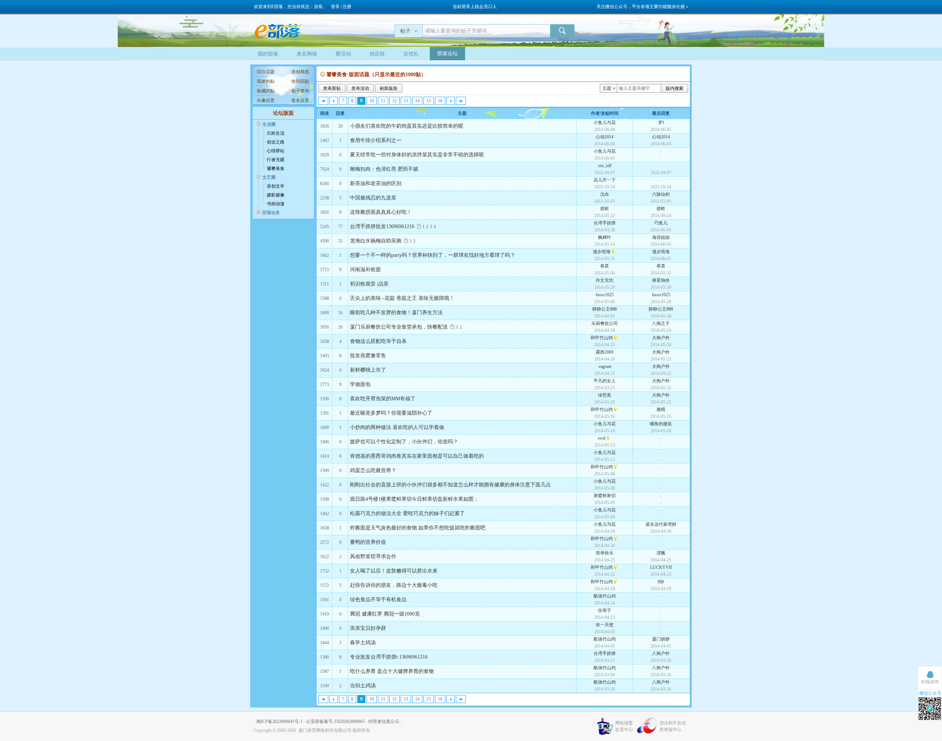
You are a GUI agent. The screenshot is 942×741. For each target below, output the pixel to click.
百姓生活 (275, 133)
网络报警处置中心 (624, 726)
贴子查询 (300, 90)
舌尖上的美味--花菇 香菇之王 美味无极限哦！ (402, 298)
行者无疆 (275, 159)
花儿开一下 (605, 179)
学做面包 (360, 384)
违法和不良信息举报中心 (672, 726)
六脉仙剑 (661, 194)
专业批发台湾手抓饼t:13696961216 (389, 657)
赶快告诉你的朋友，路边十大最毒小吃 (394, 585)
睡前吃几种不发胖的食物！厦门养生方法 (396, 312)
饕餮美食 (275, 168)
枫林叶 (604, 237)
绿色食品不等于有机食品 (378, 599)
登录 (335, 6)
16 (440, 100)
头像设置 (266, 100)
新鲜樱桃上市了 (368, 370)
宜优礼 (411, 54)
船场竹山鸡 (605, 596)
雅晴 (660, 409)
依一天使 (604, 624)
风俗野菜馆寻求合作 (373, 556)
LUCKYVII (661, 567)
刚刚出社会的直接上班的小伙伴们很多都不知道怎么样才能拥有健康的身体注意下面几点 (450, 484)
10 (371, 100)
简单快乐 (604, 553)
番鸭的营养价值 (368, 542)
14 (417, 100)
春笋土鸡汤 (363, 642)
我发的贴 (266, 81)
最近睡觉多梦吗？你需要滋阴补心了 (391, 413)
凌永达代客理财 (660, 524)
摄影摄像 (275, 195)
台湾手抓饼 (605, 223)
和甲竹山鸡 (602, 337)
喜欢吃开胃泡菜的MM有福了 (382, 398)
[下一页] (450, 101)
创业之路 (275, 142)
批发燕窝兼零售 (368, 355)
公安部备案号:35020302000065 (335, 721)
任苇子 (604, 610)
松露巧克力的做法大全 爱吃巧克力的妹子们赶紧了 (407, 513)
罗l (661, 122)
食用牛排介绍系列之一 (375, 140)
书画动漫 (275, 203)
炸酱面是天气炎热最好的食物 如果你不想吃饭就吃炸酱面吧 (417, 528)
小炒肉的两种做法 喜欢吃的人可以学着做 (397, 427)
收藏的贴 (266, 90)
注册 (347, 6)
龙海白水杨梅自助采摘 (375, 241)
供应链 (377, 54)
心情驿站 (275, 150)
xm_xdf (605, 165)
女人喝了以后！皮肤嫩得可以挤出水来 (394, 571)
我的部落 (268, 54)
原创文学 (275, 186)
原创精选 (300, 71)
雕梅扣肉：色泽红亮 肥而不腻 (384, 169)
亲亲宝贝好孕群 (368, 628)
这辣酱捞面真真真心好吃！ (381, 212)
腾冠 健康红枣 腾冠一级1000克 (385, 614)
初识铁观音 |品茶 (369, 284)
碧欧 (604, 208)
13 (406, 100)
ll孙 (661, 581)
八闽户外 (661, 653)
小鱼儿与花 (605, 122)
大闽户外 (661, 337)
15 (428, 100)
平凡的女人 (605, 380)
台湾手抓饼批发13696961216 (382, 226)
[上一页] (333, 101)
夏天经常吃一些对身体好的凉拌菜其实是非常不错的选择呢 (417, 154)
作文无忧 (604, 280)
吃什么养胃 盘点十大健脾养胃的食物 (392, 671)
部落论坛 (447, 53)
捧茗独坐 (661, 280)
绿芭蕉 (604, 395)
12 (394, 100)
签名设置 (300, 100)
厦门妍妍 (661, 639)
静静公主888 (604, 309)
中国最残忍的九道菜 (373, 198)
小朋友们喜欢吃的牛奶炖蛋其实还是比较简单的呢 (406, 126)
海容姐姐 (661, 237)
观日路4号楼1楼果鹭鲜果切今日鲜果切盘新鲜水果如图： (414, 499)
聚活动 (343, 54)
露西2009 (604, 352)
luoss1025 (605, 294)
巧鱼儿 (660, 223)
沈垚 (604, 194)
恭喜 (604, 266)
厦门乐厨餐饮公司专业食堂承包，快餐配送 (399, 327)
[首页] (323, 101)
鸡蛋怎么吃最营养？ (373, 470)
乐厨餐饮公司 (604, 323)
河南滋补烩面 (365, 269)
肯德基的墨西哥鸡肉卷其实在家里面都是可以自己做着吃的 (417, 456)
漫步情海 (601, 251)
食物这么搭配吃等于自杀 (378, 341)
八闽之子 (661, 323)
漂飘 (660, 553)
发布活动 (360, 88)
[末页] (461, 101)
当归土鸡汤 (363, 685)
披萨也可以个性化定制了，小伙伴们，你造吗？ (404, 441)
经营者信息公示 (383, 721)
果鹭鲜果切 (605, 495)
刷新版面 (388, 88)
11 (383, 100)
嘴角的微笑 (661, 423)
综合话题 (266, 71)
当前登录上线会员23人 (475, 6)
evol (601, 438)
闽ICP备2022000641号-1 (279, 721)
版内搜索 (674, 88)
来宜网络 (307, 54)
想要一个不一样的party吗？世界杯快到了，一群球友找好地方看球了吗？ (432, 255)
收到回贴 (300, 81)
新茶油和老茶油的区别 (375, 183)
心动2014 (604, 136)
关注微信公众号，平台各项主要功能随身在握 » (642, 6)
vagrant (604, 366)
